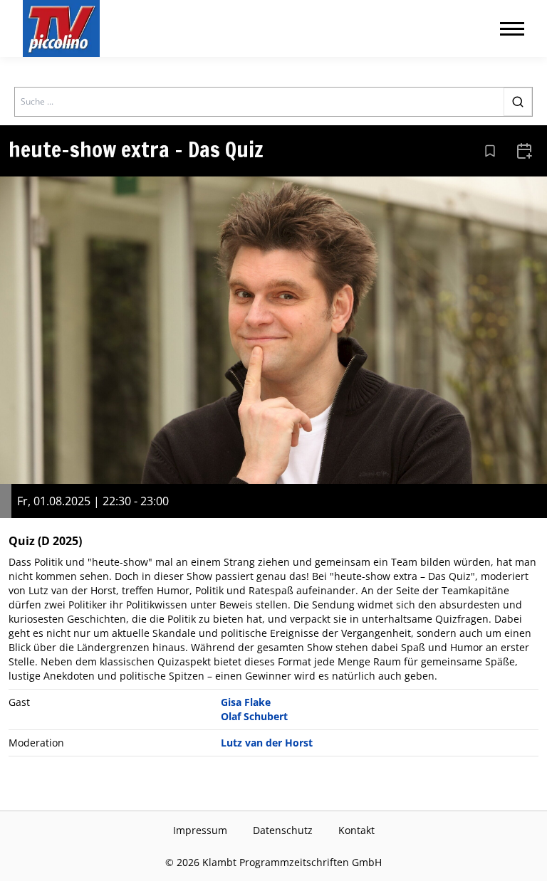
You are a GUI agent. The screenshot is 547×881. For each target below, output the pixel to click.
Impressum (200, 830)
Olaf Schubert (254, 716)
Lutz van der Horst (267, 742)
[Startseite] (61, 28)
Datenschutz (283, 830)
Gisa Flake (246, 702)
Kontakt (356, 830)
